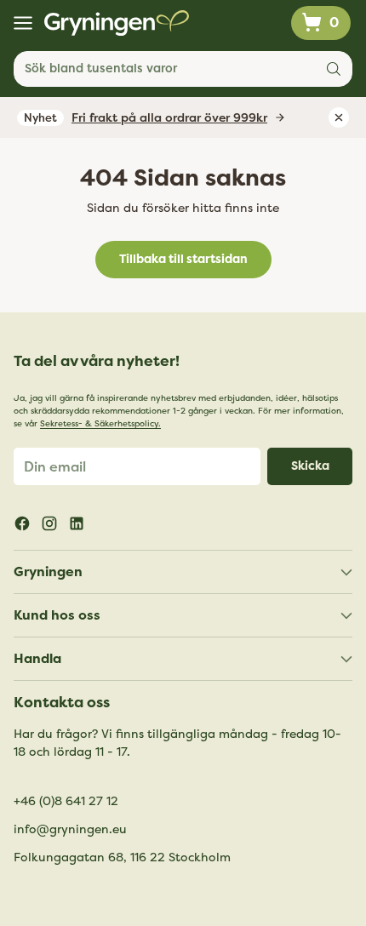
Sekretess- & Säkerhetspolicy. (100, 424)
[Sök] (333, 69)
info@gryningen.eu (70, 829)
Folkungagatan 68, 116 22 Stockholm (122, 857)
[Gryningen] (116, 23)
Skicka (310, 466)
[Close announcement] (339, 117)
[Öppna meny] (22, 23)
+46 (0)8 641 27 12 (66, 801)
